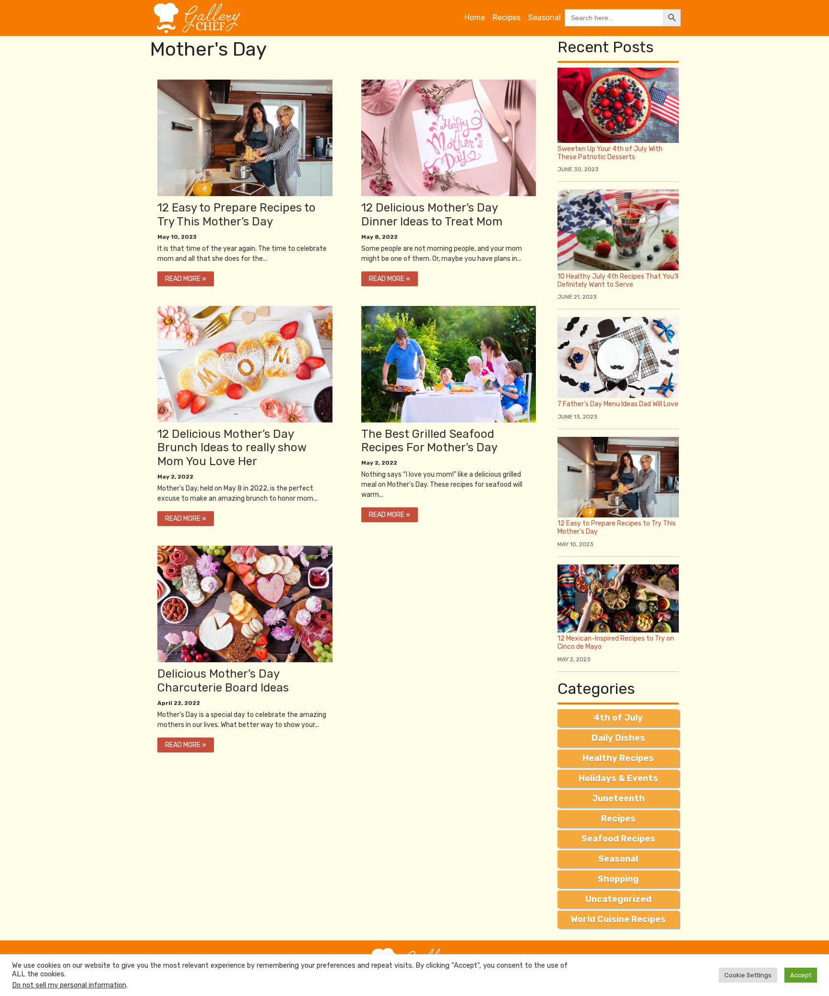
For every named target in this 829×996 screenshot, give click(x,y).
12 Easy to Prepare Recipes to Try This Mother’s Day (236, 214)
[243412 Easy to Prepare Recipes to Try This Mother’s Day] (448, 363)
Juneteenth (618, 798)
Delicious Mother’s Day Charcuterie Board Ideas (223, 680)
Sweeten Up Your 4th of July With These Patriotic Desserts (610, 153)
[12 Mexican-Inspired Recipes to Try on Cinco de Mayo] (618, 597)
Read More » (185, 279)
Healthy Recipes (618, 758)
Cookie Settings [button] (747, 975)
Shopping (618, 879)
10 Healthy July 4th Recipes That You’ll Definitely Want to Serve (617, 280)
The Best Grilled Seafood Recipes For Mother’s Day (429, 441)
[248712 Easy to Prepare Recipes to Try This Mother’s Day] (448, 137)
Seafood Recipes (618, 838)
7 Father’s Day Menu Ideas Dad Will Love (617, 404)
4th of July (618, 718)
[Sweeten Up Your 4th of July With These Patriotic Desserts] (618, 104)
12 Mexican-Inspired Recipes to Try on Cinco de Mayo (615, 642)
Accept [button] (800, 975)
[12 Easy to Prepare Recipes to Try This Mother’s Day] (618, 476)
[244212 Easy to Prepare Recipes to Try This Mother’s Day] (244, 363)
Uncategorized (618, 899)
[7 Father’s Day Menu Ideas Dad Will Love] (618, 357)
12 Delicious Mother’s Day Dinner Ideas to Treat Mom (431, 214)
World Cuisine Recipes (618, 919)
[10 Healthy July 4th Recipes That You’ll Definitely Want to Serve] (618, 229)
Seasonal (544, 17)
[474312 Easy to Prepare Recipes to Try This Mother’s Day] (244, 137)
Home (474, 17)
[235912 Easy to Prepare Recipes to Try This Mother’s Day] (244, 603)
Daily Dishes (618, 738)
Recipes (507, 17)
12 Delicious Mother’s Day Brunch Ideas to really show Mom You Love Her (231, 448)
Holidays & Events (618, 778)
